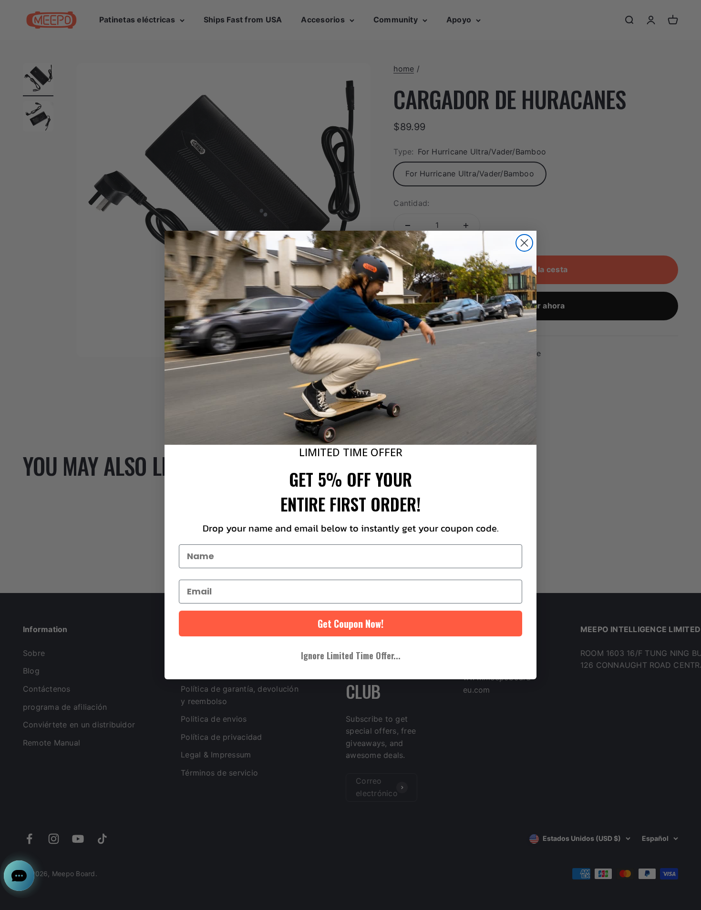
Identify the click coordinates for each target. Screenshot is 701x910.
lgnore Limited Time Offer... (351, 655)
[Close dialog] (524, 243)
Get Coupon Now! (350, 623)
